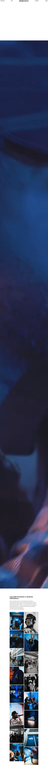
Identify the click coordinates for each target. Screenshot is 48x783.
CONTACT (37, 0)
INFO (12, 0)
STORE (46, 0)
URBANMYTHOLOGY (23, 1)
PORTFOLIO (2, 0)
